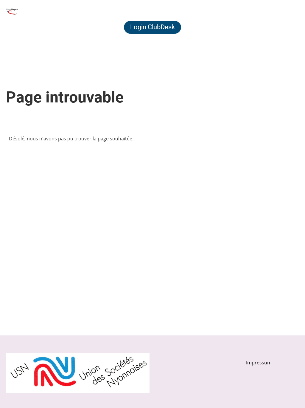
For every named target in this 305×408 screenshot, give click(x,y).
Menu (287, 11)
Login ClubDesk (152, 27)
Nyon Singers (49, 11)
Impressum (259, 362)
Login (252, 11)
